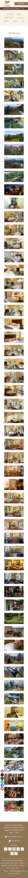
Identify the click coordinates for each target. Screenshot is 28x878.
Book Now (21, 3)
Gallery (17, 868)
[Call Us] (26, 869)
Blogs (13, 868)
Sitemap (6, 871)
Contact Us (21, 865)
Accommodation (8, 18)
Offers (11, 863)
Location (9, 868)
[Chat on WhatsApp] (26, 871)
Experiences (4, 865)
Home (3, 860)
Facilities (14, 21)
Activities (5, 21)
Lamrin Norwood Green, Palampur (11, 8)
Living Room (20, 18)
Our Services (22, 863)
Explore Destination (13, 865)
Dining (23, 21)
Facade (19, 14)
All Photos (10, 14)
